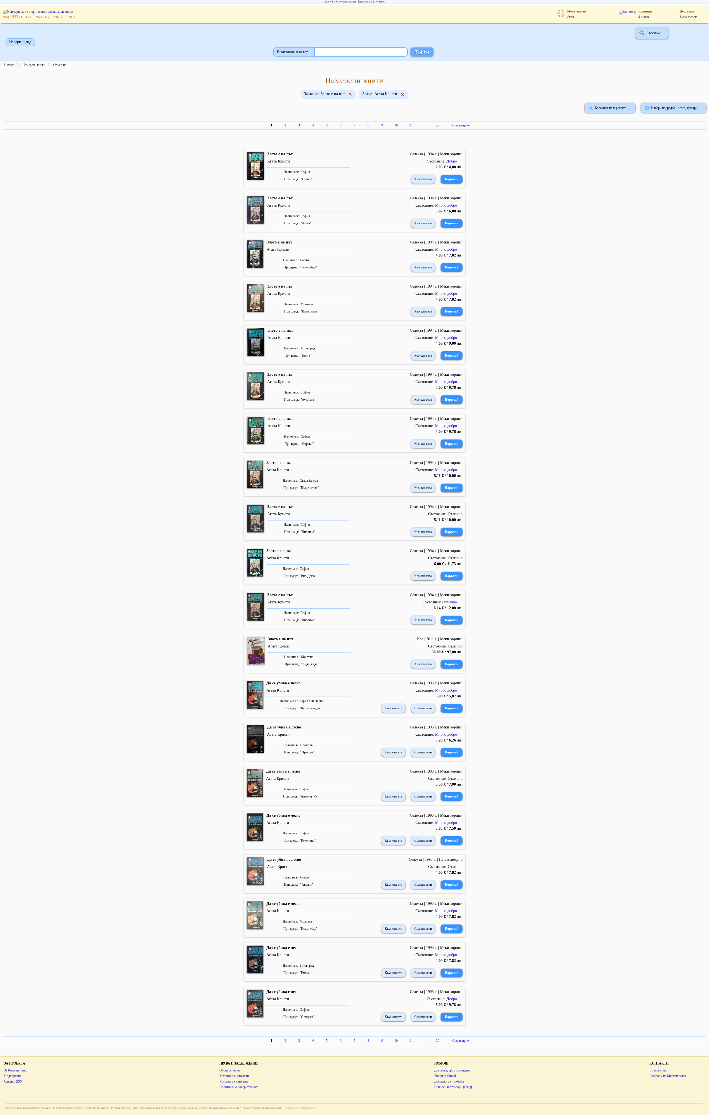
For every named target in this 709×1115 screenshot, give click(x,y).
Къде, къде (309, 311)
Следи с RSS (13, 1081)
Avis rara (308, 400)
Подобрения (12, 1076)
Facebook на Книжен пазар (667, 1076)
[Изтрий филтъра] (350, 95)
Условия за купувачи (234, 1076)
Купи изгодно (310, 708)
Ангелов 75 (309, 796)
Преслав (307, 752)
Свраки (307, 444)
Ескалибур (308, 267)
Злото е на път (280, 154)
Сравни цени (423, 708)
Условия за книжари (233, 1081)
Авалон (307, 885)
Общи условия (229, 1070)
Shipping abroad (445, 1076)
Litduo (306, 179)
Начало (9, 65)
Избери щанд (20, 42)
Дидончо (308, 532)
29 (437, 125)
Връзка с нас (658, 1070)
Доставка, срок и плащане (452, 1070)
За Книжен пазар (15, 1070)
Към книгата (423, 179)
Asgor (306, 223)
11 (410, 125)
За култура (379, 1)
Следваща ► (461, 125)
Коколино (307, 840)
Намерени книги (33, 65)
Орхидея (307, 1017)
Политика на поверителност (238, 1087)
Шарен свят (309, 488)
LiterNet (328, 1)
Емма (306, 355)
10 (396, 125)
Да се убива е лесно (283, 683)
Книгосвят (364, 1)
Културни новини (346, 1)
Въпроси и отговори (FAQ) (453, 1087)
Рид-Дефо (308, 576)
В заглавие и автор (292, 52)
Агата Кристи (278, 161)
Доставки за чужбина (449, 1081)
